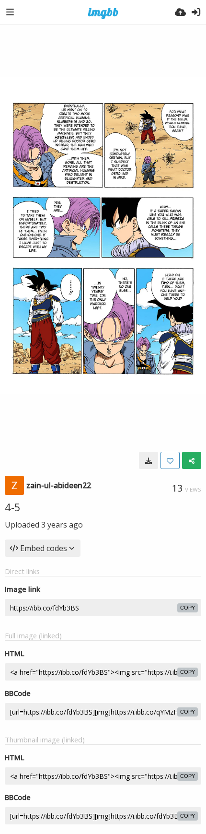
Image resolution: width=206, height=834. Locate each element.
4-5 (13, 507)
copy (187, 608)
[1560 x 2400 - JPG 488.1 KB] (148, 460)
